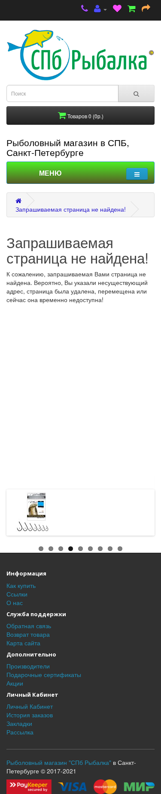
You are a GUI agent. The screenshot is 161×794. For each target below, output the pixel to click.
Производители (28, 666)
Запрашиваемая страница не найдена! (70, 209)
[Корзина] (132, 9)
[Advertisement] (80, 388)
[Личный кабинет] (100, 9)
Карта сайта (23, 642)
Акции (14, 683)
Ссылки (16, 594)
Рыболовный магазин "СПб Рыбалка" (58, 762)
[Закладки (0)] (117, 9)
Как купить (21, 585)
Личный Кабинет (29, 706)
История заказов (29, 714)
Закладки (19, 723)
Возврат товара (28, 634)
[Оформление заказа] (146, 9)
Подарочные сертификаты (43, 674)
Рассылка (19, 732)
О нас (14, 602)
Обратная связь (28, 625)
